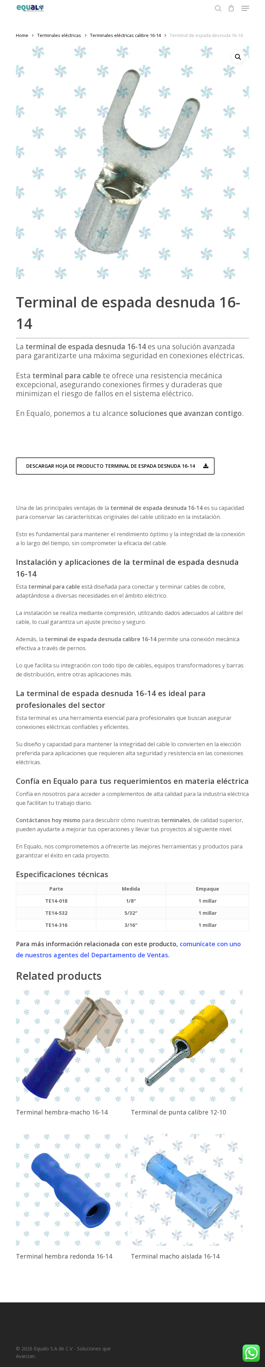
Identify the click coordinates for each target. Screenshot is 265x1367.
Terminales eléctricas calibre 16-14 (125, 35)
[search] (218, 8)
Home (22, 35)
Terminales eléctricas (59, 35)
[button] (245, 8)
